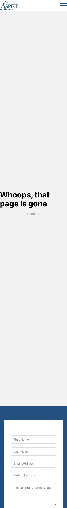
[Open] (63, 5)
